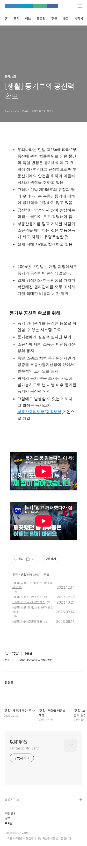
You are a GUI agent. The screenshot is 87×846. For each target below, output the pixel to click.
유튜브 (9, 815)
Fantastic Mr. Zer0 (24, 748)
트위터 (9, 830)
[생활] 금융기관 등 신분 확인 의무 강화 (32, 585)
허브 (28, 18)
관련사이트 (12, 799)
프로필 (41, 18)
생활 (23, 574)
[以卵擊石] (31, 6)
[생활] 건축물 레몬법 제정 (28, 602)
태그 (66, 18)
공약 (16, 18)
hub (7, 807)
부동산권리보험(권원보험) (40, 411)
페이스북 (11, 823)
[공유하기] (28, 559)
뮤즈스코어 (12, 838)
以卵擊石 (18, 741)
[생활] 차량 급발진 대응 (27, 621)
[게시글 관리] (34, 559)
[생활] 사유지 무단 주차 (27, 597)
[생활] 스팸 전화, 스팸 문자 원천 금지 (32, 609)
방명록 (78, 18)
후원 (54, 18)
